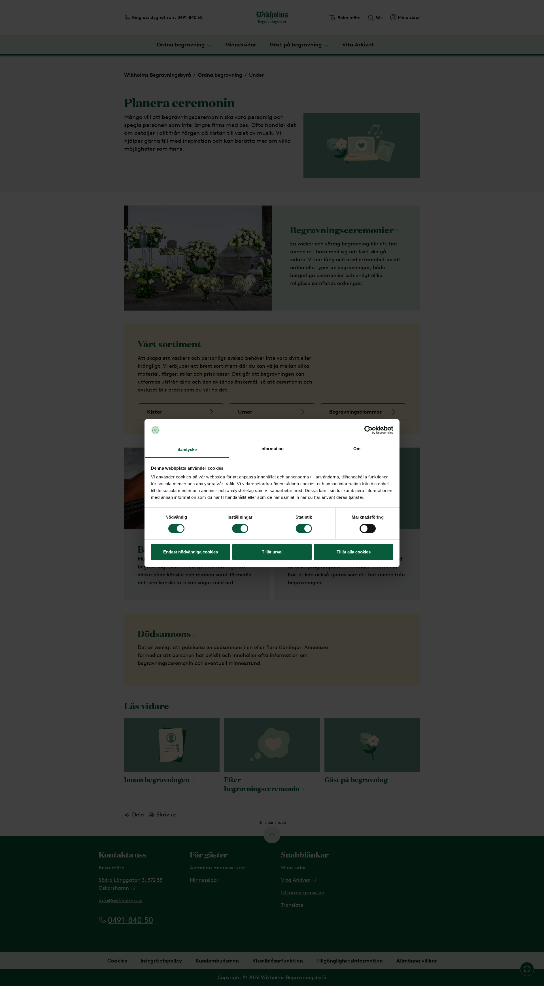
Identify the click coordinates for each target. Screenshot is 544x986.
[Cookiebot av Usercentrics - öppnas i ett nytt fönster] (368, 430)
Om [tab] (356, 448)
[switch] (240, 528)
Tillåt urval (272, 551)
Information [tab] (272, 448)
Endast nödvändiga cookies (190, 551)
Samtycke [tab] (187, 449)
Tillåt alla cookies (354, 551)
